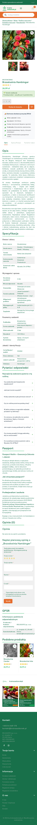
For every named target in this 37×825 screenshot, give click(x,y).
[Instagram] (8, 745)
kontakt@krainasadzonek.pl (14, 728)
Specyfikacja (16, 143)
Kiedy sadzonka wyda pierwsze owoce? (17, 397)
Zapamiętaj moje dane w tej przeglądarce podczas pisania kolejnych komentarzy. (16, 594)
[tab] (6, 143)
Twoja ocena (8, 556)
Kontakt (5, 809)
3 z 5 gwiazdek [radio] (9, 558)
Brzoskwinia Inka (26, 661)
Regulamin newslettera (10, 791)
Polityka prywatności (9, 785)
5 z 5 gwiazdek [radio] (14, 558)
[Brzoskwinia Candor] (10, 650)
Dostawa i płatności (9, 776)
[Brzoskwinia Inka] (27, 650)
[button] (32, 33)
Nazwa (6, 575)
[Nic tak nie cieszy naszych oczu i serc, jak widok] (27, 696)
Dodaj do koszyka (15, 107)
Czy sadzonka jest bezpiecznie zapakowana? (14, 383)
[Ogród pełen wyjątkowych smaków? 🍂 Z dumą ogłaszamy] (10, 696)
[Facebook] (4, 745)
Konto (4, 755)
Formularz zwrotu (8, 782)
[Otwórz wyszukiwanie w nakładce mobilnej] (18, 15)
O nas (4, 800)
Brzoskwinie (7, 80)
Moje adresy (6, 761)
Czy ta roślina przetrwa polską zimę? (16, 403)
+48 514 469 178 (9, 726)
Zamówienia (6, 758)
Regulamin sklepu (8, 788)
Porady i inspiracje (8, 803)
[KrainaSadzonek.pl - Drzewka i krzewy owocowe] (9, 8)
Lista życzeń (6, 767)
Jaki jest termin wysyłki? (12, 390)
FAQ (3, 806)
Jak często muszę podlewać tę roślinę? (17, 427)
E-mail (6, 584)
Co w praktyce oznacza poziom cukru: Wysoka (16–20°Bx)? (17, 442)
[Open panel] (21, 8)
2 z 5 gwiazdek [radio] (7, 558)
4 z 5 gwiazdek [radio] (12, 558)
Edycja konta (6, 764)
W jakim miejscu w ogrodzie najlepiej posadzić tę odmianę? (16, 410)
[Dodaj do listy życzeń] (31, 107)
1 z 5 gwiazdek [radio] (5, 558)
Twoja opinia (8, 562)
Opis (6, 143)
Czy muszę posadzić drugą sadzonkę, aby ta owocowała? (17, 434)
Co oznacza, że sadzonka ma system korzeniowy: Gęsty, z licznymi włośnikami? (16, 419)
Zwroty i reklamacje (9, 779)
